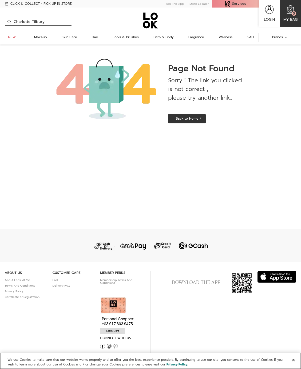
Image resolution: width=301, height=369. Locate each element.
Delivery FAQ (61, 286)
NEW (12, 37)
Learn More (112, 331)
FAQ (55, 280)
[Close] (293, 360)
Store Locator (199, 4)
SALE (251, 37)
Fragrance (196, 37)
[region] (150, 361)
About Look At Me (17, 280)
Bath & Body (164, 37)
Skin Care (69, 37)
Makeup (40, 37)
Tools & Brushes (126, 37)
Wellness (226, 37)
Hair (95, 37)
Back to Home (187, 118)
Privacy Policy (14, 291)
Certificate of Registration (22, 297)
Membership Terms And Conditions (116, 281)
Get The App (175, 4)
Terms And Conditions (20, 286)
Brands (277, 37)
